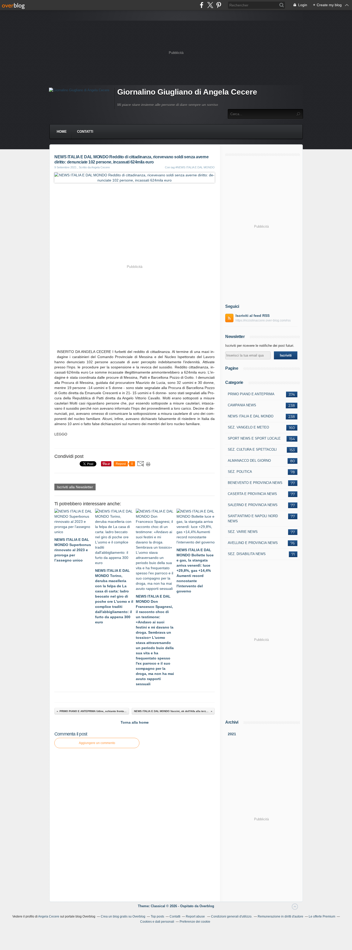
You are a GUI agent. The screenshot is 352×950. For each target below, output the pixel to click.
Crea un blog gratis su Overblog (123, 916)
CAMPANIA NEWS (242, 405)
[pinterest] (218, 5)
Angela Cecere (48, 916)
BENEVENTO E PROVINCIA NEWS (255, 483)
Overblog (206, 906)
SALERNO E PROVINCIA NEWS (253, 505)
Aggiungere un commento (97, 743)
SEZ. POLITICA (240, 472)
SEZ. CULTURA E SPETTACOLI (252, 449)
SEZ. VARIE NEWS (243, 532)
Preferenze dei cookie (195, 921)
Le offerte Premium (322, 916)
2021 (232, 734)
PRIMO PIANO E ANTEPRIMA (251, 394)
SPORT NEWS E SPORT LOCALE (254, 438)
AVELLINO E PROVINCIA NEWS (253, 543)
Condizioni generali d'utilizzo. (231, 916)
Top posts (157, 916)
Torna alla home (135, 722)
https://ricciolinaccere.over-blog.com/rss (263, 320)
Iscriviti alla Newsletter (75, 487)
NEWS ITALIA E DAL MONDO (250, 416)
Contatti (85, 132)
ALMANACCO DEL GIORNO (249, 460)
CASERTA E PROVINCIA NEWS (252, 494)
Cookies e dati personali (157, 921)
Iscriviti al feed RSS (253, 315)
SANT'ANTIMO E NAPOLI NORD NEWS (253, 518)
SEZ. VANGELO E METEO (248, 427)
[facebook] (201, 5)
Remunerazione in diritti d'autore (280, 916)
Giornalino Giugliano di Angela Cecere (187, 92)
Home (62, 132)
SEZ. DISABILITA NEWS (247, 554)
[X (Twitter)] (210, 5)
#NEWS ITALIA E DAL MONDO (195, 167)
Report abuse (196, 916)
